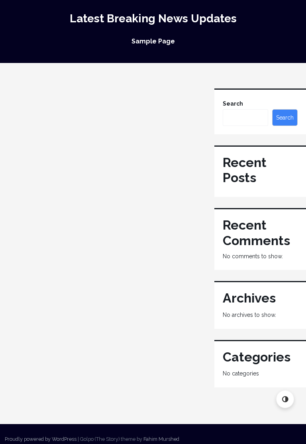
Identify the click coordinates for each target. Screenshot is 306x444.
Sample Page (153, 41)
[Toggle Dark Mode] (285, 399)
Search (233, 103)
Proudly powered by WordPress (40, 439)
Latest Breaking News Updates (153, 18)
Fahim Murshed (161, 439)
